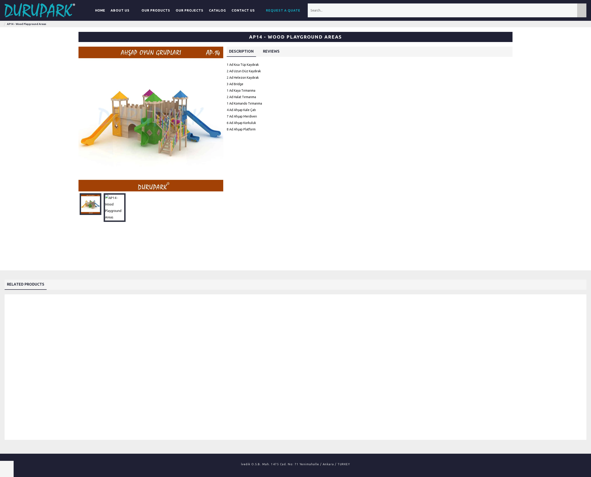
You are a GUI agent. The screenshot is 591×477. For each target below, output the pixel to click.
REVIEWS (271, 51)
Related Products (25, 284)
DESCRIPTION (241, 51)
